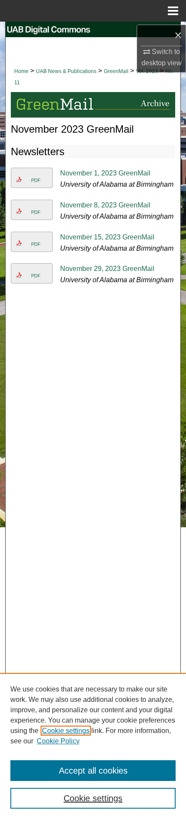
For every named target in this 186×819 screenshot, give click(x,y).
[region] (93, 746)
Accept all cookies (93, 770)
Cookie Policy (58, 741)
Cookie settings (66, 730)
